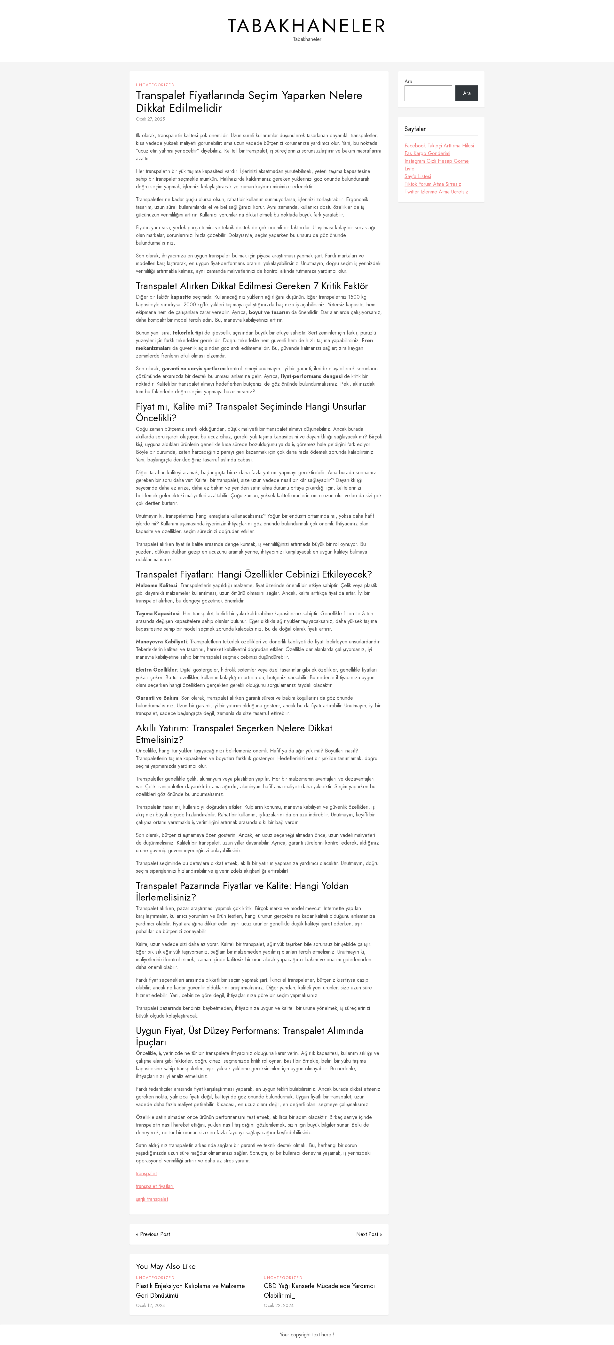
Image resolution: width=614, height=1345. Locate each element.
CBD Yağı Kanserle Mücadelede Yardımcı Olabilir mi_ (319, 1290)
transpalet (146, 1173)
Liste (409, 168)
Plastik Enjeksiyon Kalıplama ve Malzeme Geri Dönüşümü (190, 1290)
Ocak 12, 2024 (150, 1305)
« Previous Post (153, 1234)
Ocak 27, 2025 (150, 119)
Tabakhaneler (307, 25)
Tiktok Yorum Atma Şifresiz (433, 184)
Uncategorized (155, 85)
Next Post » (369, 1234)
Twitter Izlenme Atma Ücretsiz (436, 191)
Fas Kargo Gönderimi (427, 153)
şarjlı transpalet (152, 1199)
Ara (408, 81)
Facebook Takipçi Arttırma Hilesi (439, 145)
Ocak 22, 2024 (279, 1305)
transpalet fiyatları (155, 1186)
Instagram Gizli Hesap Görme (437, 161)
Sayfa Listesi (418, 176)
